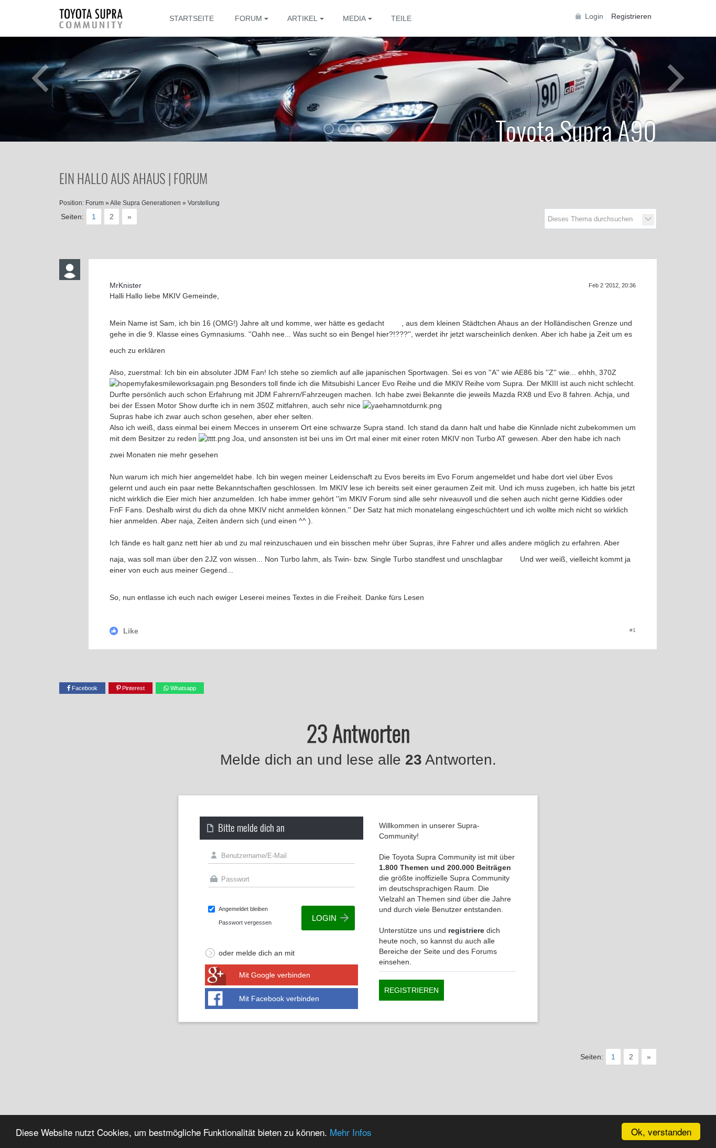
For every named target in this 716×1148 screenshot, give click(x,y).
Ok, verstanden (661, 1131)
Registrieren (631, 16)
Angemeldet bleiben (243, 909)
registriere (466, 930)
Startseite (191, 18)
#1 (633, 630)
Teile (401, 18)
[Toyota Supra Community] (98, 18)
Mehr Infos (351, 1132)
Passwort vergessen (245, 922)
